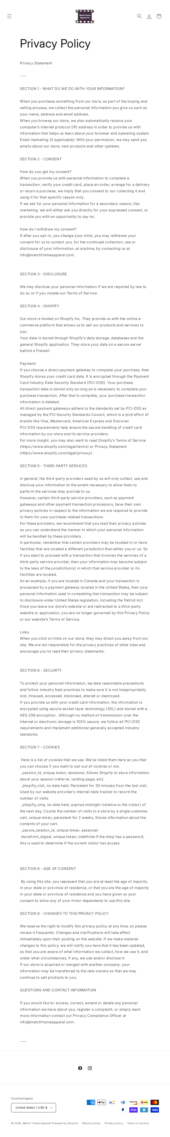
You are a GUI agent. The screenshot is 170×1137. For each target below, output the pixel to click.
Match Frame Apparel (37, 1123)
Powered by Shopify (65, 1123)
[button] (9, 16)
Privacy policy (114, 1123)
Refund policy (91, 1123)
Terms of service (138, 1123)
